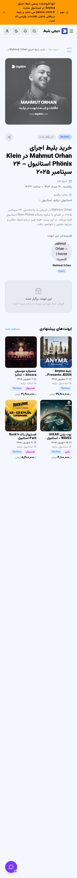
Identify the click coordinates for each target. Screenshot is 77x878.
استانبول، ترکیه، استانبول (56, 200)
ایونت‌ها (53, 49)
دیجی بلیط (69, 49)
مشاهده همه (12, 329)
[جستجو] (34, 31)
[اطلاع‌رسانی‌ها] (25, 31)
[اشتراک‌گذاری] (9, 137)
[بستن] (4, 12)
